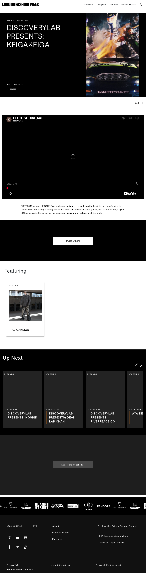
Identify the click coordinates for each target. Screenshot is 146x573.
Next (137, 103)
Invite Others (73, 240)
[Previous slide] (136, 365)
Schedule (88, 4)
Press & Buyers (128, 4)
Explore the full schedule (73, 465)
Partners (114, 4)
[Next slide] (141, 365)
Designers (102, 4)
